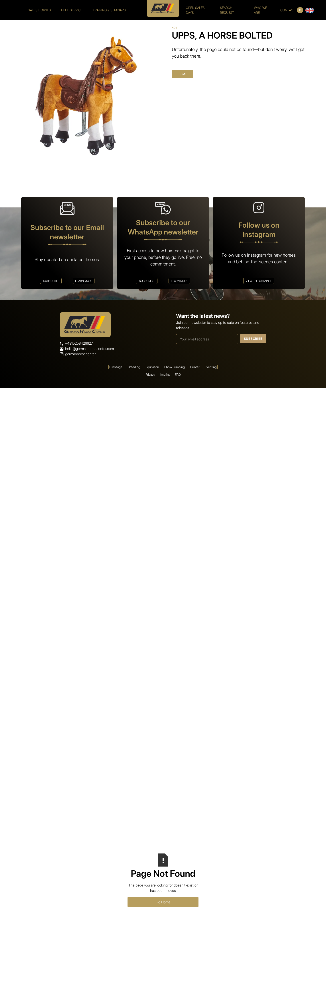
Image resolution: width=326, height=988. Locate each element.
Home (183, 74)
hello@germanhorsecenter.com (89, 348)
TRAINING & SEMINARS (109, 10)
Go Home (163, 902)
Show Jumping (174, 367)
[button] (309, 10)
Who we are (260, 10)
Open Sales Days (195, 10)
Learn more (83, 281)
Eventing (211, 367)
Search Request (227, 10)
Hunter (194, 367)
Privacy (150, 374)
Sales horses (39, 10)
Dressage (115, 367)
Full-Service (71, 10)
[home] (163, 6)
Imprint (165, 374)
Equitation (152, 367)
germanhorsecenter (80, 354)
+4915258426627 (79, 343)
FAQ (178, 374)
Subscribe (50, 281)
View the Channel (259, 281)
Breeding (134, 367)
